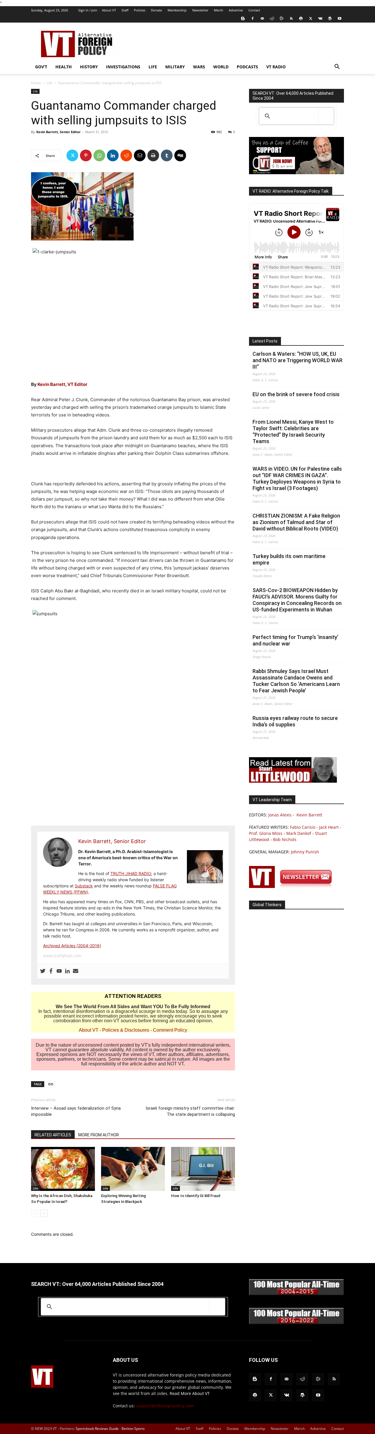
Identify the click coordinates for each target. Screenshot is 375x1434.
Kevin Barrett (51, 384)
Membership (177, 10)
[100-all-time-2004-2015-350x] (296, 1293)
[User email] (75, 971)
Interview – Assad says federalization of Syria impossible (76, 1111)
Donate (156, 10)
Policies (139, 10)
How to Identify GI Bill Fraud (195, 1196)
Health (63, 67)
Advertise (236, 10)
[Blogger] (242, 18)
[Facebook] (252, 18)
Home (36, 82)
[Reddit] (271, 18)
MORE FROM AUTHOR (98, 1135)
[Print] (153, 155)
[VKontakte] (320, 18)
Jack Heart (329, 827)
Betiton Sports (133, 1428)
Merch (218, 10)
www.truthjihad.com (62, 955)
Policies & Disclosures (125, 1030)
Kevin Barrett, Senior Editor (58, 132)
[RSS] (291, 18)
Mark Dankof (298, 833)
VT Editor (77, 384)
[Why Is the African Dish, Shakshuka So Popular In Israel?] (63, 1169)
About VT (109, 10)
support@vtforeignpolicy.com (165, 1405)
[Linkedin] (113, 155)
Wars (199, 67)
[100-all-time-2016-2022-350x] (296, 1322)
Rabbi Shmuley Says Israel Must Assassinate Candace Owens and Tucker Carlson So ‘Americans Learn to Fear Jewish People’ (296, 681)
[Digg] (180, 155)
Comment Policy (170, 1030)
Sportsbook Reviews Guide (97, 1428)
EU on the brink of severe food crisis (296, 394)
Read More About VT (190, 1393)
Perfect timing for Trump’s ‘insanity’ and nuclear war (295, 640)
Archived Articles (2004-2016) (72, 945)
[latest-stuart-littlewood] (293, 781)
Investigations (123, 67)
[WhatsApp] (99, 155)
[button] (337, 67)
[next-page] (44, 1213)
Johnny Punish (305, 852)
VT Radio (276, 67)
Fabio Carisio (302, 827)
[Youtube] (339, 18)
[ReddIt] (126, 155)
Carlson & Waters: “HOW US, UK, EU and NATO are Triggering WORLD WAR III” (297, 360)
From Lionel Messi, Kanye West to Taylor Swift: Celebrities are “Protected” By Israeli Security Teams (293, 431)
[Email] (140, 155)
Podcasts (247, 67)
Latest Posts (265, 341)
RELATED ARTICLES (53, 1135)
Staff (125, 10)
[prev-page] (34, 1213)
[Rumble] (281, 18)
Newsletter (200, 10)
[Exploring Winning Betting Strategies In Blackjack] (133, 1169)
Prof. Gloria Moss (265, 833)
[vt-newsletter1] (293, 886)
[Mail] (262, 18)
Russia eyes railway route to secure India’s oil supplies (295, 721)
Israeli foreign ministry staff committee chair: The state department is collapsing (190, 1111)
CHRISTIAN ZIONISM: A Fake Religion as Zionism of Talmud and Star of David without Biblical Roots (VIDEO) (296, 522)
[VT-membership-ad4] (296, 172)
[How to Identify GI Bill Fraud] (203, 1169)
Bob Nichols (284, 839)
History (89, 67)
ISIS (50, 1084)
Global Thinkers (267, 904)
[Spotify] (300, 18)
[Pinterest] (86, 155)
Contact (254, 10)
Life (153, 67)
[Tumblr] (167, 155)
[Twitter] (310, 18)
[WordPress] (329, 18)
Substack (84, 885)
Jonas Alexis (280, 815)
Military (175, 67)
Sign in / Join (87, 10)
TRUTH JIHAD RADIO (130, 873)
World (221, 67)
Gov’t (41, 67)
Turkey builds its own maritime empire (289, 559)
